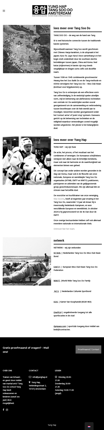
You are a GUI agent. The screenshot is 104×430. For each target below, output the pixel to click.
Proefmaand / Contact (88, 349)
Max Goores (59, 198)
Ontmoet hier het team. (64, 229)
